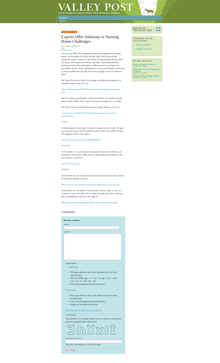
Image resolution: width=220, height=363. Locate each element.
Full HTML (72, 290)
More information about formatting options (84, 310)
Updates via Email (143, 49)
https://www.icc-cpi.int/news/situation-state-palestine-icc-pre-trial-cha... (91, 184)
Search (63, 18)
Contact (64, 28)
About (63, 24)
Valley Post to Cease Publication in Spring (146, 70)
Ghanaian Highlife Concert (144, 64)
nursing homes (66, 50)
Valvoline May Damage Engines (146, 76)
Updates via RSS (143, 45)
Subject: (66, 224)
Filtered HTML (73, 267)
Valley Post (95, 7)
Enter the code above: (74, 338)
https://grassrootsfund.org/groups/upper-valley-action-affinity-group (89, 202)
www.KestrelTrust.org (70, 164)
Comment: (68, 232)
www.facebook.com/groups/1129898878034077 (81, 140)
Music (63, 21)
